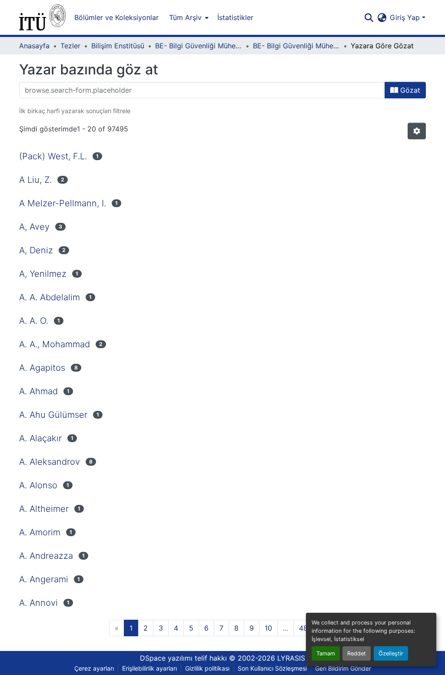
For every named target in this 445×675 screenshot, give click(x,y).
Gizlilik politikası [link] (207, 668)
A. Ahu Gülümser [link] (53, 415)
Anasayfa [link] (34, 45)
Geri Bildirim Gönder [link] (343, 668)
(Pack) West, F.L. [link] (53, 156)
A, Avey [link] (34, 227)
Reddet (356, 653)
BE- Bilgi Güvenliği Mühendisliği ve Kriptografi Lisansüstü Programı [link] (198, 45)
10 (268, 628)
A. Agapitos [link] (42, 368)
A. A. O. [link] (33, 321)
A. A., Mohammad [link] (54, 344)
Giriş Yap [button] (406, 17)
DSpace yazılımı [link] (166, 658)
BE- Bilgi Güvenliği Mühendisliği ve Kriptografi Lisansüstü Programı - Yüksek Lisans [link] (296, 45)
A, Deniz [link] (36, 250)
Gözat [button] (409, 90)
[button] (42, 17)
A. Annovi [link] (38, 603)
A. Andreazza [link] (46, 556)
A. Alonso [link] (38, 485)
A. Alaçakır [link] (40, 438)
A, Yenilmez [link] (42, 274)
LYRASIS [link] (291, 658)
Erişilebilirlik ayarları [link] (149, 668)
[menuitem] (188, 17)
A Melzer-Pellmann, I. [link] (62, 203)
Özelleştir (391, 653)
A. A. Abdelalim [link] (49, 297)
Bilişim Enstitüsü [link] (117, 45)
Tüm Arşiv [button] (185, 17)
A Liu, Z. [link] (35, 180)
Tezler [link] (70, 45)
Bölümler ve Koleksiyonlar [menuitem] (116, 17)
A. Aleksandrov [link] (49, 462)
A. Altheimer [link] (44, 509)
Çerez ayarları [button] (94, 668)
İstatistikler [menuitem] (235, 17)
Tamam (325, 653)
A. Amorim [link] (39, 532)
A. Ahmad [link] (38, 391)
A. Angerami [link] (43, 579)
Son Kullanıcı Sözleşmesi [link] (272, 668)
